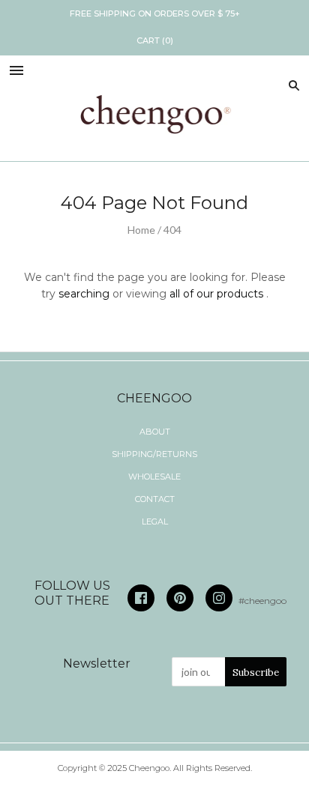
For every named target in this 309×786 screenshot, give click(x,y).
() (154, 40)
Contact (155, 499)
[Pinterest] (180, 597)
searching (84, 293)
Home (141, 229)
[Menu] (17, 71)
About (155, 431)
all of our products (216, 293)
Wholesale (154, 476)
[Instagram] (219, 597)
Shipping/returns (154, 454)
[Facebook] (141, 597)
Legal (155, 521)
